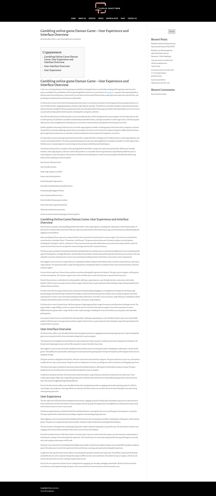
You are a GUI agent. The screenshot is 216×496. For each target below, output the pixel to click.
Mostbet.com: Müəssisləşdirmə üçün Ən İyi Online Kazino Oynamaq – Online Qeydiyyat (161, 53)
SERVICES (92, 18)
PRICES (100, 18)
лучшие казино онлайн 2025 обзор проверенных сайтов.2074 (162, 63)
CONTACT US (132, 18)
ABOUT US (82, 18)
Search (171, 31)
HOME (73, 18)
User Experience (52, 70)
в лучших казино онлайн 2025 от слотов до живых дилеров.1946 (162, 73)
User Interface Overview (57, 66)
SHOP (123, 18)
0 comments (76, 39)
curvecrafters (47, 39)
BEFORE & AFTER (112, 18)
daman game (109, 92)
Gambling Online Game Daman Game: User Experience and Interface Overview (61, 59)
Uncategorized (66, 39)
